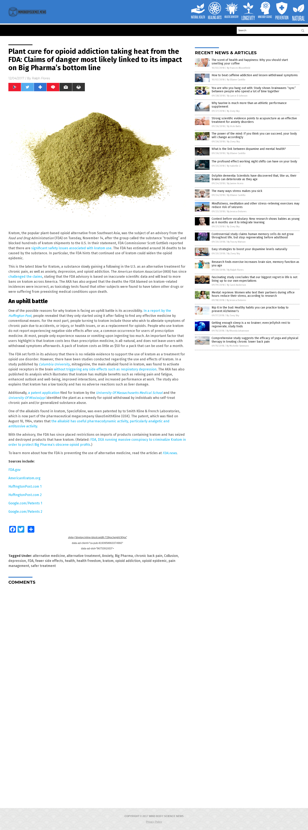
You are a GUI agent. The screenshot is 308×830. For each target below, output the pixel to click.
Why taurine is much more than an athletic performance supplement (249, 104)
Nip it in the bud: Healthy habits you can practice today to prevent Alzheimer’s (250, 309)
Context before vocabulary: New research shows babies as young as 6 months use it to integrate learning (256, 220)
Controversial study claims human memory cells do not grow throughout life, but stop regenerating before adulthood (253, 235)
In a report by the (157, 311)
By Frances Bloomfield (238, 68)
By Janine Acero (235, 183)
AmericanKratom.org (24, 478)
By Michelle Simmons (237, 345)
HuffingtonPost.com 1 (24, 486)
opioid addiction (127, 561)
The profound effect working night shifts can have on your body (254, 161)
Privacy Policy (154, 821)
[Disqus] (97, 640)
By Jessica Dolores (236, 211)
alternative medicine (49, 556)
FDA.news (170, 453)
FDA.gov (14, 470)
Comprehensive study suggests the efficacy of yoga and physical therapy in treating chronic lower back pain (255, 339)
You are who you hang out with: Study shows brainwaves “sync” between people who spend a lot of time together (254, 89)
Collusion (171, 556)
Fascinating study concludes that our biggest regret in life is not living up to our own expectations (254, 279)
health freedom (88, 561)
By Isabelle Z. (234, 165)
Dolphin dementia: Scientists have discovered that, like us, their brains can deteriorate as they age (254, 177)
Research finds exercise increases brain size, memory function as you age (255, 263)
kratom (108, 561)
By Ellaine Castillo (236, 79)
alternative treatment (83, 556)
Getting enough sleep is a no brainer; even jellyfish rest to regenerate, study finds (251, 324)
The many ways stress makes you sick (237, 191)
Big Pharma (124, 556)
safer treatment (43, 566)
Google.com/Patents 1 (25, 503)
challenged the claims (25, 277)
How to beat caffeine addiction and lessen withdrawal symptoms (255, 75)
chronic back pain (148, 556)
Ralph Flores (41, 78)
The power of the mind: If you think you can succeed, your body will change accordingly (254, 135)
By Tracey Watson (236, 241)
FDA (31, 561)
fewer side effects (49, 561)
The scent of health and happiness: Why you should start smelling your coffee (250, 61)
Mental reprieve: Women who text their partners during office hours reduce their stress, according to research (253, 294)
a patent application (44, 393)
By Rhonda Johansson (237, 330)
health (70, 561)
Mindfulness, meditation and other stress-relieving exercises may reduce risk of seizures (255, 205)
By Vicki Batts (234, 126)
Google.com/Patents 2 (25, 512)
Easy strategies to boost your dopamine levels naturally (249, 249)
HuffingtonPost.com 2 (25, 495)
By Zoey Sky (233, 111)
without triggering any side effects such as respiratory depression (105, 369)
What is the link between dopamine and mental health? (249, 149)
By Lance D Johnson (237, 95)
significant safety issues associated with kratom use (71, 248)
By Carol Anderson (236, 285)
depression (17, 561)
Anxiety (107, 556)
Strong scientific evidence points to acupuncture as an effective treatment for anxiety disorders (254, 120)
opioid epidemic (154, 561)
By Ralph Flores (235, 270)
